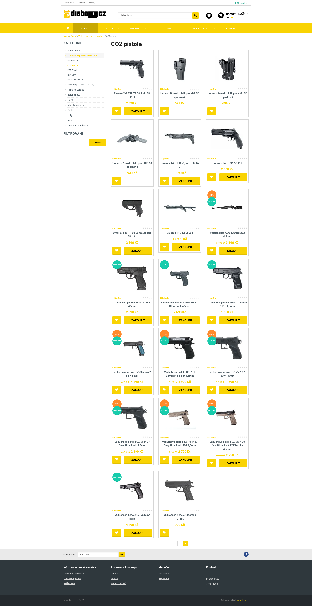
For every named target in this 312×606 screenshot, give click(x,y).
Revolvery (71, 75)
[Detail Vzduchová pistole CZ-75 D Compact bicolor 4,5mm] (180, 347)
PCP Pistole (72, 70)
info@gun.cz (212, 579)
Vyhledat (195, 15)
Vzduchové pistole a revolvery (82, 55)
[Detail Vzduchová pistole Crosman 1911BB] (180, 490)
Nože (70, 100)
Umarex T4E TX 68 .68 (180, 232)
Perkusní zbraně (76, 89)
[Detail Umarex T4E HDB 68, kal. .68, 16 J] (180, 138)
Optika (109, 28)
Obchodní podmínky (74, 573)
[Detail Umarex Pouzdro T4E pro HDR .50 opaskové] (227, 68)
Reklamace (69, 583)
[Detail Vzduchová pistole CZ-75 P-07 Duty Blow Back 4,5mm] (132, 417)
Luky (70, 115)
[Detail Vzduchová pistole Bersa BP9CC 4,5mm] (132, 277)
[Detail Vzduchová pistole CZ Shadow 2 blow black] (132, 347)
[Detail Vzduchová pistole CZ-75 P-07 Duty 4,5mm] (227, 347)
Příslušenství (164, 28)
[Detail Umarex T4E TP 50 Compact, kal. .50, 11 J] (132, 208)
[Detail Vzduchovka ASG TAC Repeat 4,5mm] (227, 208)
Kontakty (231, 28)
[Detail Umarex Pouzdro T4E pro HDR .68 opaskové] (132, 138)
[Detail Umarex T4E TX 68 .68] (180, 208)
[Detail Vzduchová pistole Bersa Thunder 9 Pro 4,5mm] (227, 277)
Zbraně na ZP (74, 94)
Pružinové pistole (75, 79)
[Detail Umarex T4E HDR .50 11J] (227, 138)
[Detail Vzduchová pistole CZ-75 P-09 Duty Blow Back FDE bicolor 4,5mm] (227, 417)
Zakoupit (138, 111)
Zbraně (84, 28)
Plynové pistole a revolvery (81, 84)
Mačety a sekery (76, 105)
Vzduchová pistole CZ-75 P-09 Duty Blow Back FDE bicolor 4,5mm (227, 445)
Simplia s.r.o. (243, 600)
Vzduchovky (74, 50)
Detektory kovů (199, 28)
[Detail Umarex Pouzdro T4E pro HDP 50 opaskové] (180, 68)
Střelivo (135, 28)
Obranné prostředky (78, 125)
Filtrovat (98, 142)
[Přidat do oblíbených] (116, 111)
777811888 (212, 583)
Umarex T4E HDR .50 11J (227, 163)
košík (236, 15)
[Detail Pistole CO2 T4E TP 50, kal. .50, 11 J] (132, 68)
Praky (70, 110)
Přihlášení (164, 573)
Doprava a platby (72, 578)
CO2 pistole (72, 65)
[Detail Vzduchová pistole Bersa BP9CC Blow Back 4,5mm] (180, 277)
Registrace (164, 578)
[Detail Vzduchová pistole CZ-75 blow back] (132, 490)
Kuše (70, 120)
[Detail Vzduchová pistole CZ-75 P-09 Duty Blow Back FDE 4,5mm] (180, 417)
